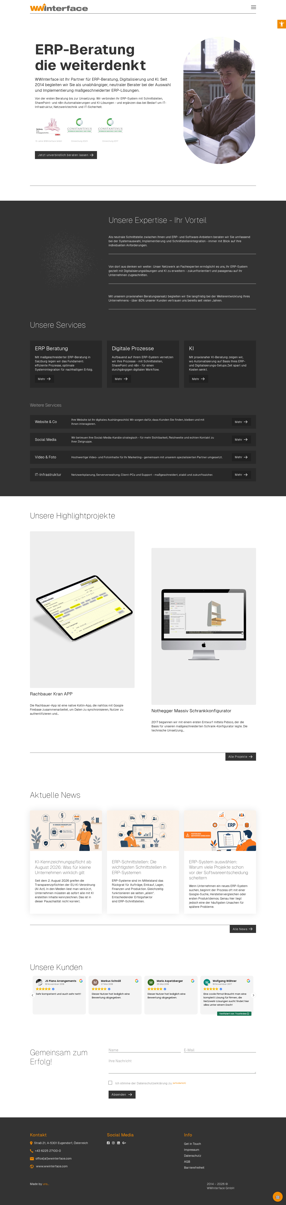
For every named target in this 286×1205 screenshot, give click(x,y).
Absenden (119, 1094)
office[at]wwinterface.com (54, 1158)
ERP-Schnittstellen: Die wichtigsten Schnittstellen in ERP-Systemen (139, 867)
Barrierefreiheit (194, 1167)
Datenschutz (192, 1155)
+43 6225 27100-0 (48, 1150)
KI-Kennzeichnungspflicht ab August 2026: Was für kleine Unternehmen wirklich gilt (63, 867)
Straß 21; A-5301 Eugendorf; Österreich (61, 1143)
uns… (46, 1184)
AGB (187, 1161)
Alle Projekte (237, 756)
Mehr (41, 379)
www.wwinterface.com (51, 1166)
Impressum (191, 1149)
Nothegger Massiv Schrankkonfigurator (191, 710)
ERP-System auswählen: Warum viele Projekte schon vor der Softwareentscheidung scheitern (218, 869)
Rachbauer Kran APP (51, 693)
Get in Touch (192, 1143)
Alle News (240, 929)
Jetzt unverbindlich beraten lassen (63, 155)
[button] (281, 24)
